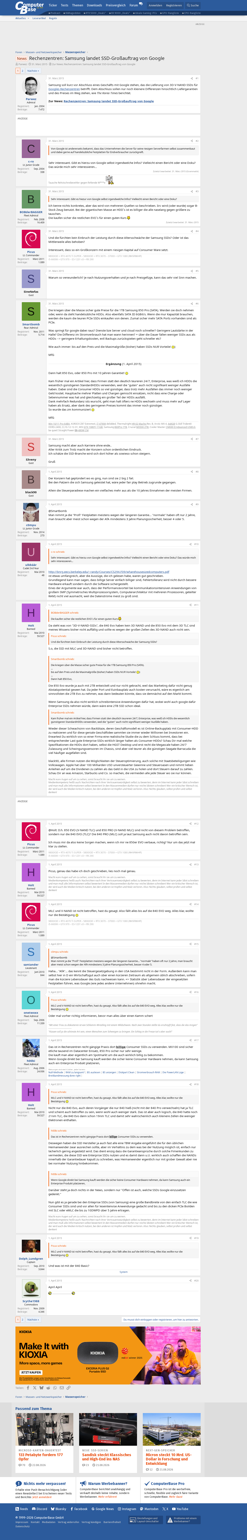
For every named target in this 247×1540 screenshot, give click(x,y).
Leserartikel (39, 18)
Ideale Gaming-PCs (146, 13)
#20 (196, 1280)
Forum (133, 5)
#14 (196, 904)
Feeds (24, 1509)
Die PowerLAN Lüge (173, 1072)
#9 (197, 504)
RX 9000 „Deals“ (120, 13)
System (124, 1272)
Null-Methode (55, 1072)
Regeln (53, 18)
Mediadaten (48, 1522)
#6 (197, 303)
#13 (196, 864)
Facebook (80, 1509)
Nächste (32, 70)
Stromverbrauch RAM (148, 1072)
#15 (196, 944)
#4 (197, 231)
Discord (41, 1509)
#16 (196, 992)
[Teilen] (191, 78)
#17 (196, 1040)
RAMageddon (72, 13)
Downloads (94, 5)
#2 (197, 141)
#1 (197, 78)
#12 (196, 823)
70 (23, 1465)
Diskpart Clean (126, 1072)
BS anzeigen (109, 1072)
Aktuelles (20, 18)
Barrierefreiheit (112, 1522)
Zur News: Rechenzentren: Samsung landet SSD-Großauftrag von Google (93, 64)
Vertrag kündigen (91, 1522)
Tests (64, 5)
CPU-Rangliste (192, 13)
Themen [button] (77, 5)
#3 (197, 191)
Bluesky (60, 1509)
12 (151, 1469)
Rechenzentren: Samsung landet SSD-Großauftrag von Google (109, 101)
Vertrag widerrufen (68, 1522)
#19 (196, 1238)
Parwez (23, 64)
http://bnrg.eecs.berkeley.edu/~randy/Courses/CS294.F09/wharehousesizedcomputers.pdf (108, 572)
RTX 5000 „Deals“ (96, 13)
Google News (105, 1509)
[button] (28, 18)
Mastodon (151, 1509)
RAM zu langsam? (75, 1072)
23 (87, 1465)
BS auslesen (93, 1072)
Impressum (21, 1522)
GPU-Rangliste (170, 13)
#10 (196, 544)
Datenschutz (22, 1526)
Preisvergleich (116, 5)
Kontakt (35, 1522)
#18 (196, 1084)
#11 (196, 605)
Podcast (55, 13)
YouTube (182, 1509)
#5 (197, 271)
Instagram (129, 1509)
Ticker (53, 5)
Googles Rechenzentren (64, 89)
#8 (197, 471)
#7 (197, 439)
